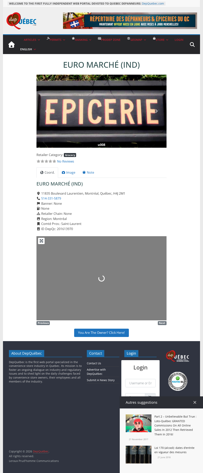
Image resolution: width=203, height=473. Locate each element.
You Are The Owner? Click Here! (101, 332)
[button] (46, 111)
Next (162, 323)
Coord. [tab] (50, 172)
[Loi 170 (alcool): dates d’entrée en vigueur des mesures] (138, 448)
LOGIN (179, 40)
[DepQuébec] (11, 44)
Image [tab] (70, 172)
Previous (43, 323)
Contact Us (94, 363)
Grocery (70, 155)
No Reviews (65, 161)
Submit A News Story (101, 380)
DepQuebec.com (153, 3)
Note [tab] (90, 172)
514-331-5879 (51, 198)
